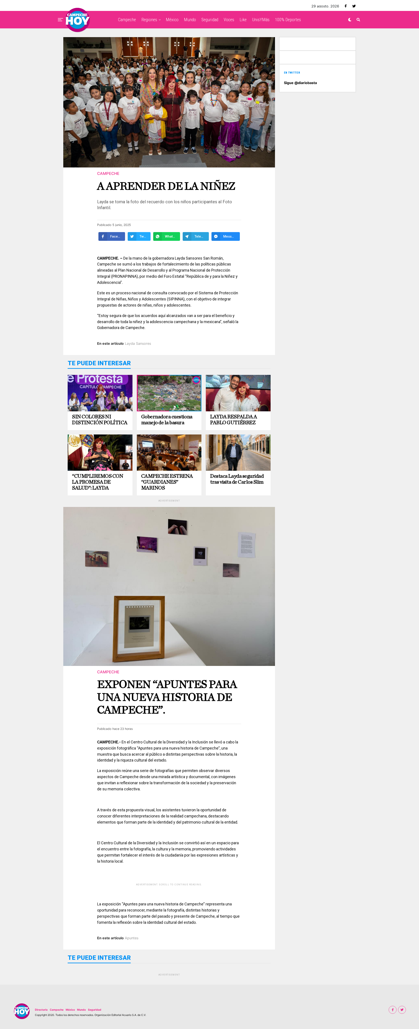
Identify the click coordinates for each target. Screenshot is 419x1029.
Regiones (149, 19)
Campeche (127, 19)
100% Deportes (288, 19)
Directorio (41, 1009)
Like (243, 19)
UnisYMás (261, 19)
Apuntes (131, 938)
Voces (229, 19)
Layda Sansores (138, 343)
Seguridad (209, 19)
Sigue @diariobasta (300, 83)
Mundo (190, 19)
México (172, 19)
